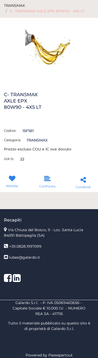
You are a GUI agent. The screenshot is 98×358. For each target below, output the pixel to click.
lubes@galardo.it (24, 257)
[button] (49, 47)
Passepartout (60, 355)
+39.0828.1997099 (25, 246)
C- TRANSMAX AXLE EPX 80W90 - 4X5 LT (47, 11)
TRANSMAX (14, 5)
